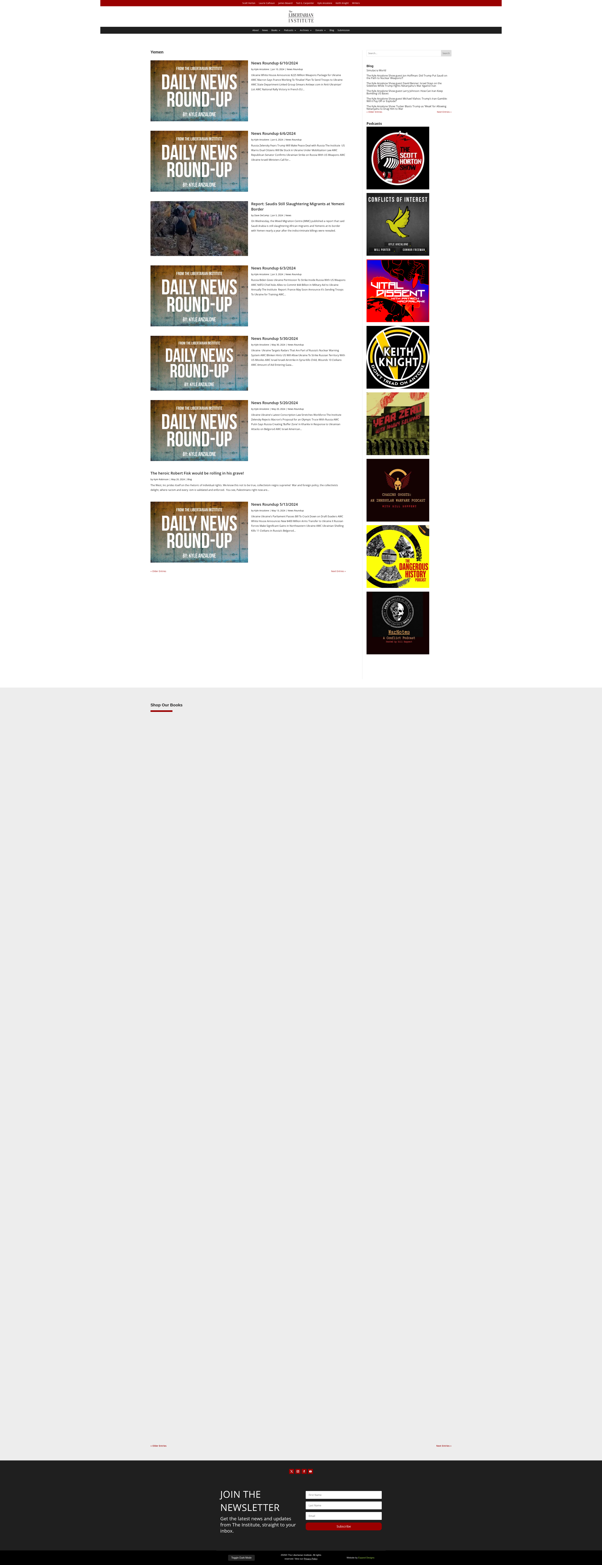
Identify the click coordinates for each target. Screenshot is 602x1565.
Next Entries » (338, 571)
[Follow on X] (291, 1471)
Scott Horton (248, 3)
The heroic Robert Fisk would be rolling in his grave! (197, 473)
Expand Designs (366, 1557)
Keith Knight (342, 3)
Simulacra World (376, 70)
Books (274, 30)
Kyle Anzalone (324, 3)
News (265, 30)
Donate (319, 30)
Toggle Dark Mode (241, 1557)
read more (161, 984)
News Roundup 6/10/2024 (274, 63)
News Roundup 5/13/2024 (274, 504)
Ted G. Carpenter (305, 3)
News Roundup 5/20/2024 (274, 402)
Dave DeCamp (261, 215)
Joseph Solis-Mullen (167, 1197)
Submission (344, 30)
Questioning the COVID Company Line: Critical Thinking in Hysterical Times (204, 1421)
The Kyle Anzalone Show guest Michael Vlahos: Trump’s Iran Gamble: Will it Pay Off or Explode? (407, 100)
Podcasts (288, 30)
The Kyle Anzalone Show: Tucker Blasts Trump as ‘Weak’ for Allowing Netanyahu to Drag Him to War (406, 108)
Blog (332, 30)
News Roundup (295, 69)
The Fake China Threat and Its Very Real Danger (185, 1193)
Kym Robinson (161, 479)
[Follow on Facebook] (304, 1471)
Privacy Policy (310, 1558)
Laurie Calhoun (267, 3)
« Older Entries (158, 571)
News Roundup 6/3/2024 (273, 268)
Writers (356, 3)
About (255, 30)
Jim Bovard (162, 969)
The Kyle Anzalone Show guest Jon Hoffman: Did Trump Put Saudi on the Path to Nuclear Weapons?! (407, 77)
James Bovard (285, 3)
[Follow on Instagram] (297, 1471)
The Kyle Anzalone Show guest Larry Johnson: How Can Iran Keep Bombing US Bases (405, 92)
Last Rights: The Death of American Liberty (182, 964)
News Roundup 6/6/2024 (273, 133)
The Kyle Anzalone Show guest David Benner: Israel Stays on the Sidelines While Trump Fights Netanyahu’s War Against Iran (404, 84)
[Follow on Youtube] (310, 1471)
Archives (304, 30)
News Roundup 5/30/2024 (274, 338)
